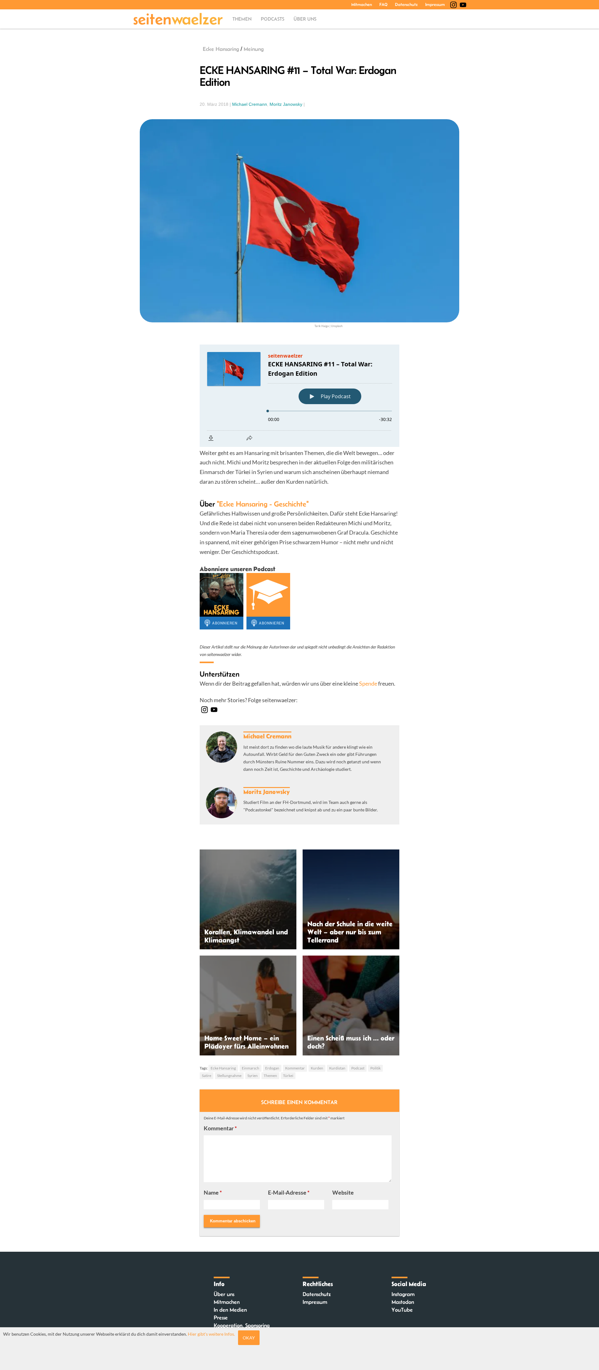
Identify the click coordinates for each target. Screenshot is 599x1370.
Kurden (317, 1068)
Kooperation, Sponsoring (242, 1325)
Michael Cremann (249, 104)
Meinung (254, 49)
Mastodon (403, 1302)
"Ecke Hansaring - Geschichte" (263, 504)
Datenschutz (406, 4)
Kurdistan (337, 1068)
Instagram (403, 1294)
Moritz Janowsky (286, 104)
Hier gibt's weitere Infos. (211, 1334)
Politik (375, 1068)
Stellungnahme (229, 1075)
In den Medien (230, 1310)
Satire (206, 1075)
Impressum (435, 4)
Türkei (288, 1075)
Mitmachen (361, 4)
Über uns (305, 19)
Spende (368, 683)
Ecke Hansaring (221, 49)
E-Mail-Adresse (288, 1192)
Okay (249, 1337)
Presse (221, 1317)
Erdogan (272, 1068)
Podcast (357, 1068)
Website (343, 1192)
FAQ (383, 4)
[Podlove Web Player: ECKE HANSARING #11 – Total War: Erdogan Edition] (299, 396)
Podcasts (272, 19)
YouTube (402, 1310)
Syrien (252, 1075)
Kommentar (295, 1068)
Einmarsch (250, 1068)
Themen (241, 19)
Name (213, 1192)
